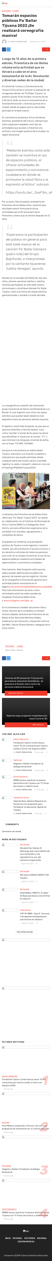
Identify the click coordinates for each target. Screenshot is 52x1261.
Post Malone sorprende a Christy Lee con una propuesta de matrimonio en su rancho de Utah (25, 1127)
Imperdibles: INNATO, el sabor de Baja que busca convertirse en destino (35, 895)
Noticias (5, 1122)
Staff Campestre (18, 42)
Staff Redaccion (24, 752)
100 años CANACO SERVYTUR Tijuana (34, 876)
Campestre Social (21, 798)
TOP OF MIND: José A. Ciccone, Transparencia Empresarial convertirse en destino (35, 916)
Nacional (42, 1238)
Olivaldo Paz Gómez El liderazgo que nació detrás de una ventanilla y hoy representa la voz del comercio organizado (35, 854)
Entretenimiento (20, 777)
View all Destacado (25, 932)
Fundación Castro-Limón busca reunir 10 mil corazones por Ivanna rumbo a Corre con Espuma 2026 (30, 745)
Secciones (29, 1238)
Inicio (8, 1238)
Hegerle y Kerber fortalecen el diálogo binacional (28, 765)
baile (13, 650)
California (17, 760)
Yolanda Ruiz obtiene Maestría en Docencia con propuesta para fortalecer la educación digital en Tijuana (30, 805)
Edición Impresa (26, 1242)
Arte (8, 650)
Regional (17, 1238)
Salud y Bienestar (20, 739)
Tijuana (15, 11)
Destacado (6, 11)
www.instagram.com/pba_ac (18, 600)
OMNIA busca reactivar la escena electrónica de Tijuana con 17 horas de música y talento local (31, 783)
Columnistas (25, 910)
